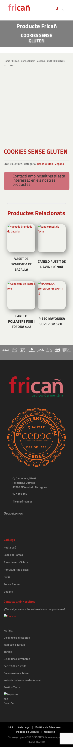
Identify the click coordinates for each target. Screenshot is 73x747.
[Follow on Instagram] (8, 523)
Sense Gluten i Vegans (33, 61)
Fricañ (15, 61)
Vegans (8, 591)
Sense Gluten (12, 584)
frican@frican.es (22, 501)
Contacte (49, 731)
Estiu (7, 577)
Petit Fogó (10, 547)
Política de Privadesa (48, 727)
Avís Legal (24, 727)
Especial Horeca (13, 554)
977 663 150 (20, 493)
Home (7, 61)
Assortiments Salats (16, 562)
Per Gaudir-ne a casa (16, 569)
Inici (10, 727)
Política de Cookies (27, 731)
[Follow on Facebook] (20, 523)
